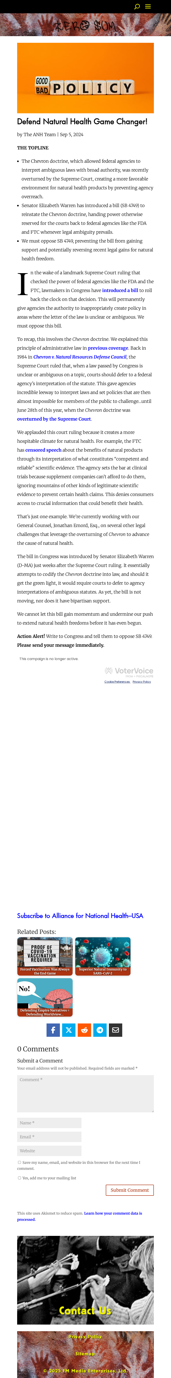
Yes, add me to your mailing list (49, 1178)
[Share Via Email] (115, 1030)
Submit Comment (130, 1190)
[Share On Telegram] (100, 1030)
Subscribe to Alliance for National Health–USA (80, 915)
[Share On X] (68, 1030)
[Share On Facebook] (53, 1030)
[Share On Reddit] (84, 1030)
